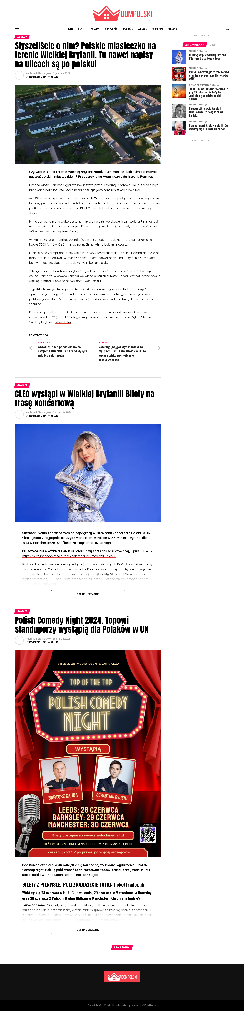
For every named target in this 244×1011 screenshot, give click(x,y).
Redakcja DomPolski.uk (43, 76)
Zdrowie (142, 28)
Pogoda (95, 28)
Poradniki (157, 28)
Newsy (81, 28)
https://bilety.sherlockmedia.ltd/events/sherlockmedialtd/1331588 (69, 556)
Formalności (111, 28)
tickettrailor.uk (128, 884)
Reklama (172, 28)
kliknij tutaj (63, 322)
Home (70, 28)
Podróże (128, 28)
